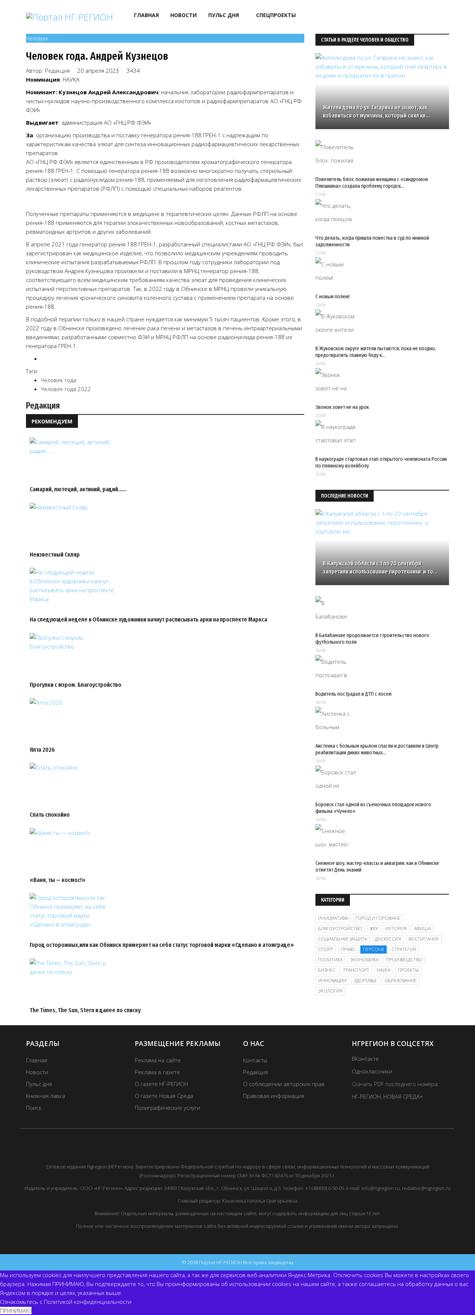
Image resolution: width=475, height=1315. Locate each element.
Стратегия (404, 949)
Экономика (364, 960)
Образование (400, 980)
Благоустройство (340, 928)
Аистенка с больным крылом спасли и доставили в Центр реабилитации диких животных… (377, 749)
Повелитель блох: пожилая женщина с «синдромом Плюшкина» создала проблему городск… (371, 182)
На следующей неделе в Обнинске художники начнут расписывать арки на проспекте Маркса (148, 619)
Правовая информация (273, 1095)
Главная (146, 15)
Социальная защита (342, 939)
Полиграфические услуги (167, 1107)
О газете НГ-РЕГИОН (161, 1084)
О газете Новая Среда (164, 1095)
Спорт (325, 949)
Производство (404, 960)
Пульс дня (223, 15)
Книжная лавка (45, 1095)
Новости (183, 15)
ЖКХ (374, 928)
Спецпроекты (276, 15)
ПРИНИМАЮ (16, 1310)
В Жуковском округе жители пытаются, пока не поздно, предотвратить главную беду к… (375, 351)
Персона (373, 949)
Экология (330, 991)
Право (348, 949)
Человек (37, 38)
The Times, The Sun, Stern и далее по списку (85, 1010)
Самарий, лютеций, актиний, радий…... (78, 489)
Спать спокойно (50, 815)
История (396, 928)
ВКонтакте (365, 1058)
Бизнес (326, 970)
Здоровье (365, 980)
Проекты (408, 970)
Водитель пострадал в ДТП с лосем (353, 694)
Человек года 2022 (66, 389)
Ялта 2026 (42, 750)
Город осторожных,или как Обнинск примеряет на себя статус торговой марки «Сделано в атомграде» (162, 945)
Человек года (58, 380)
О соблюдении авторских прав (284, 1084)
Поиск (34, 1107)
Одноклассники (372, 1071)
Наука (383, 970)
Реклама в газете (157, 1072)
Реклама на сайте (158, 1060)
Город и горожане (378, 918)
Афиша (422, 928)
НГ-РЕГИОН (366, 1096)
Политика (330, 960)
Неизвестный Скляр (55, 554)
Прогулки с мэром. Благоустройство (75, 685)
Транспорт (356, 970)
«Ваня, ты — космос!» (57, 880)
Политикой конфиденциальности (87, 1301)
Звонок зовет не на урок (342, 407)
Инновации (332, 980)
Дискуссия (387, 939)
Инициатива (333, 918)
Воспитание (424, 939)
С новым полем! (332, 296)
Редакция (57, 70)
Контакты (255, 1060)
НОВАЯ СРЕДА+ (403, 1096)
